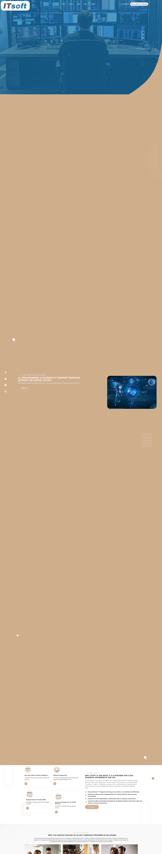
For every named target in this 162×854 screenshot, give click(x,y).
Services (71, 4)
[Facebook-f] (6, 373)
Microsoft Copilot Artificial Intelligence (36, 775)
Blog (79, 4)
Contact (93, 4)
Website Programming (60, 775)
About (63, 4)
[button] (71, 4)
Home (57, 4)
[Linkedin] (6, 385)
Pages (85, 4)
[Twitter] (6, 379)
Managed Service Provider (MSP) (36, 799)
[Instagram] (6, 392)
